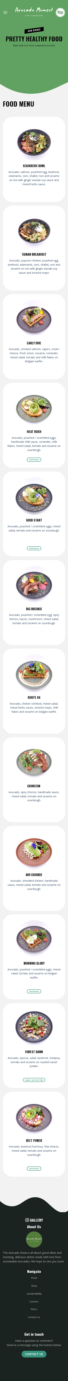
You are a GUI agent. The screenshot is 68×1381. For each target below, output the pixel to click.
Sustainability (34, 1293)
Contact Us (34, 1317)
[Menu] (5, 12)
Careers (34, 1301)
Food (34, 1277)
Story (34, 1285)
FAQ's (34, 1309)
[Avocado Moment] (34, 13)
